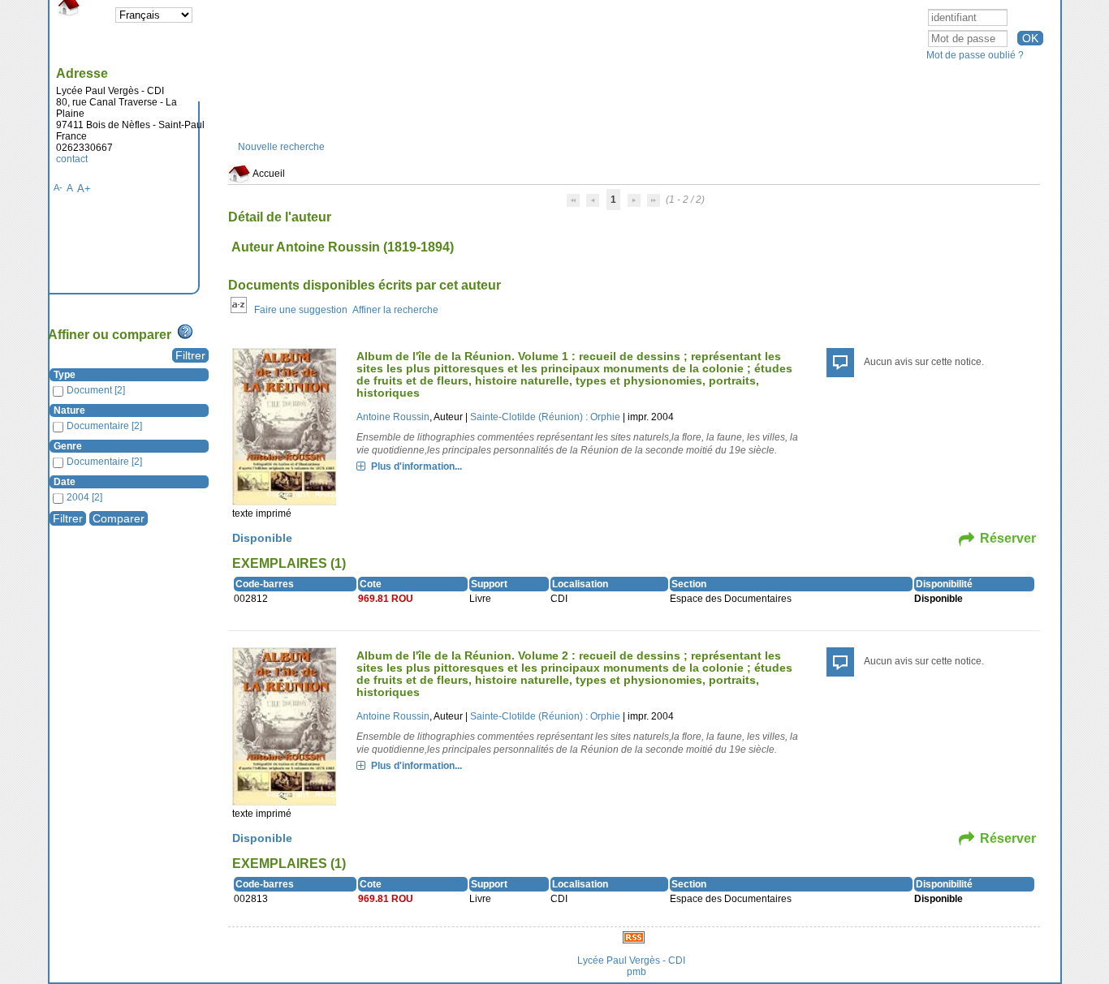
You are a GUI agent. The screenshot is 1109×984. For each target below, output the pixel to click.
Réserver (1008, 538)
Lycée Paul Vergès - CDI (631, 960)
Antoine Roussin (392, 417)
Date (65, 482)
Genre (68, 446)
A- (58, 187)
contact (72, 159)
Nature (69, 410)
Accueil (268, 173)
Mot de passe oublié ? (975, 55)
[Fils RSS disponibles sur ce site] (634, 937)
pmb (636, 972)
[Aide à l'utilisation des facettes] (185, 331)
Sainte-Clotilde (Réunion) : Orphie (545, 417)
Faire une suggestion (300, 310)
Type (65, 374)
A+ (84, 189)
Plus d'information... (416, 466)
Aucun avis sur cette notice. (924, 361)
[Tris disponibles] (239, 310)
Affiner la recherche (395, 310)
